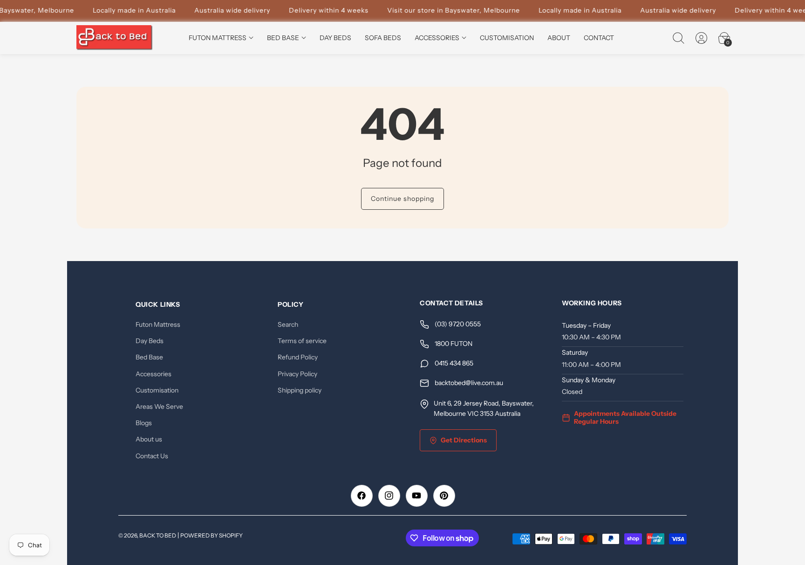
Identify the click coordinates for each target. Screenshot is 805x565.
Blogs (144, 423)
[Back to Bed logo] (115, 38)
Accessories (153, 374)
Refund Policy (298, 357)
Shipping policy (299, 390)
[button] (678, 38)
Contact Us (152, 456)
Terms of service (302, 341)
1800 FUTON (453, 344)
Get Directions (464, 440)
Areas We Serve (159, 406)
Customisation (157, 390)
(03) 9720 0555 (458, 324)
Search (288, 324)
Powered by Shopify (211, 535)
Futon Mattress (158, 324)
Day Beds (150, 341)
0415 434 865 (454, 363)
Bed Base (149, 357)
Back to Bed (157, 535)
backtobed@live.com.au (469, 383)
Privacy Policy (297, 374)
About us (149, 439)
